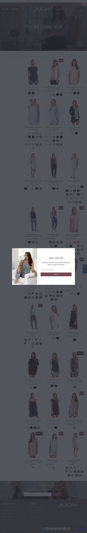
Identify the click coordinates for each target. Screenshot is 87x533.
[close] (73, 249)
